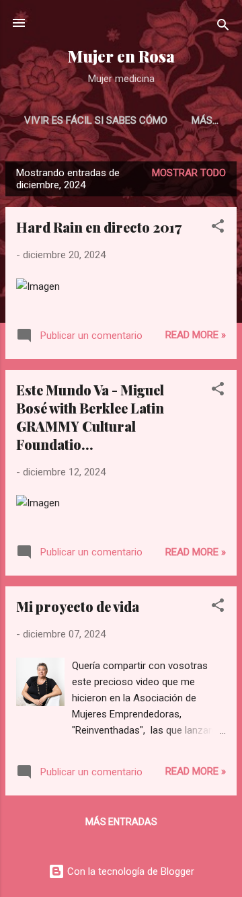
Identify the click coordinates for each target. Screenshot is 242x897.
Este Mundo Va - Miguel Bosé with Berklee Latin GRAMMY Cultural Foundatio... (90, 417)
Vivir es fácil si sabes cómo (95, 120)
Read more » (195, 335)
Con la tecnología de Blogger (129, 871)
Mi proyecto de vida (77, 606)
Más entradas (121, 821)
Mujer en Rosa (121, 56)
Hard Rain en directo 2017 (99, 227)
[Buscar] (223, 27)
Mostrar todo (189, 173)
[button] (218, 228)
